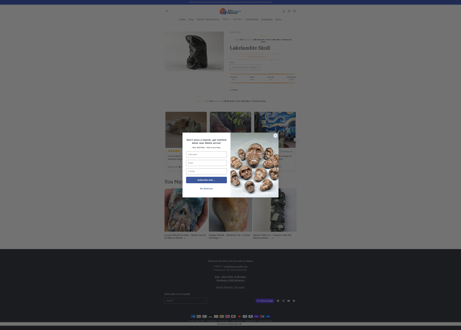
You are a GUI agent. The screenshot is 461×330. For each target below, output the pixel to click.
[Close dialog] (275, 136)
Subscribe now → (206, 180)
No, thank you (206, 189)
